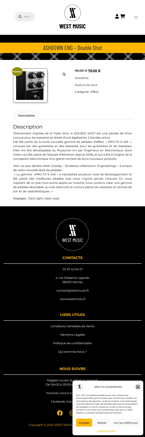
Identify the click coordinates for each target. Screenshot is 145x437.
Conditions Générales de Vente (72, 326)
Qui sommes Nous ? (72, 351)
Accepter (84, 422)
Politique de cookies (106, 430)
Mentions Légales (72, 334)
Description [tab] (26, 115)
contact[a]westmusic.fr (72, 290)
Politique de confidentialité (72, 343)
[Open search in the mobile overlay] (25, 16)
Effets (95, 92)
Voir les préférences (126, 422)
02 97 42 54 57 (73, 269)
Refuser (102, 422)
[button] (138, 387)
